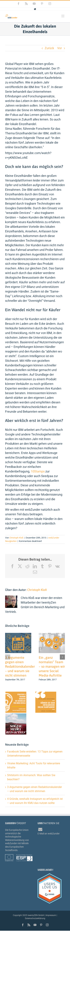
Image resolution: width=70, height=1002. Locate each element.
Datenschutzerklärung (35, 918)
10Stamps (38, 471)
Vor (59, 48)
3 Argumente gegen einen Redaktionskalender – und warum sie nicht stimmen (20, 666)
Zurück (49, 48)
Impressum (51, 915)
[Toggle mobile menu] (63, 16)
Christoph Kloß (16, 537)
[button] (7, 657)
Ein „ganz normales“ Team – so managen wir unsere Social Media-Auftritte (52, 666)
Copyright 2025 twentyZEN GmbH (28, 915)
